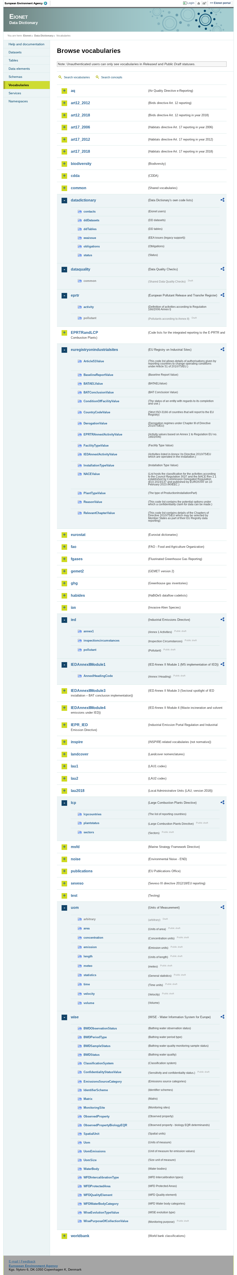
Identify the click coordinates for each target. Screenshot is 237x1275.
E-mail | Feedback (22, 1261)
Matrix (88, 1099)
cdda (75, 176)
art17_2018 (80, 151)
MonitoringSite (94, 1107)
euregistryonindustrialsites (94, 350)
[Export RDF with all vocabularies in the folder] (222, 200)
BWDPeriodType (95, 1037)
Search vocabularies (77, 77)
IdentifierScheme (96, 1090)
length (88, 956)
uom (75, 908)
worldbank (80, 1236)
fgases (77, 559)
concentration (93, 937)
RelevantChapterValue (99, 513)
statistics (90, 975)
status (88, 255)
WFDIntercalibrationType (101, 1177)
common (78, 188)
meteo (88, 966)
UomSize (90, 1160)
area (87, 928)
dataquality (80, 269)
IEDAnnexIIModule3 (88, 691)
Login (190, 3)
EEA (27, 3)
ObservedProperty (96, 1116)
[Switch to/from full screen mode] (205, 3)
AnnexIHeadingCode (98, 676)
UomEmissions (95, 1151)
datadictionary (83, 200)
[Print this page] (199, 3)
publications (82, 871)
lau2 (74, 778)
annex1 (89, 631)
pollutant (90, 649)
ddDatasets (91, 220)
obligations (92, 246)
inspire (77, 742)
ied (73, 620)
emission (90, 947)
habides (78, 595)
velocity (89, 993)
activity (89, 307)
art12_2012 (80, 103)
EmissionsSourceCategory (103, 1081)
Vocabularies (19, 85)
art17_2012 (80, 139)
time (87, 984)
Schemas (15, 77)
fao (73, 547)
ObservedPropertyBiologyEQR (105, 1125)
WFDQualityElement (98, 1195)
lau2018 (77, 791)
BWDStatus (92, 1054)
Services (15, 93)
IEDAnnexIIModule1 (88, 664)
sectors (89, 832)
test (74, 896)
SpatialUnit (91, 1133)
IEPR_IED (79, 725)
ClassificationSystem (99, 1063)
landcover (79, 754)
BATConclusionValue (99, 392)
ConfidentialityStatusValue (102, 1072)
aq (73, 91)
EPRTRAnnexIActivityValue (103, 434)
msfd (75, 847)
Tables (13, 60)
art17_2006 (80, 127)
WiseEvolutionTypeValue (101, 1212)
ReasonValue (93, 502)
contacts (90, 211)
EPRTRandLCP (84, 333)
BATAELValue (93, 383)
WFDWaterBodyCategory (101, 1203)
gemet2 (77, 571)
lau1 (74, 766)
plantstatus (91, 823)
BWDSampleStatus (97, 1046)
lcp (73, 803)
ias (73, 607)
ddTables (90, 229)
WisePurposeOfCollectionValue (106, 1221)
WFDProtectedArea (97, 1186)
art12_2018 (80, 115)
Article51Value (94, 361)
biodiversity (81, 164)
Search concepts (111, 77)
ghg (74, 583)
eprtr (75, 295)
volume (89, 1003)
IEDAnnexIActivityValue (100, 454)
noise (76, 859)
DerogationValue (95, 423)
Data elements (19, 68)
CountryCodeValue (97, 412)
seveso (77, 883)
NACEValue (92, 474)
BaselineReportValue (98, 375)
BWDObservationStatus (100, 1028)
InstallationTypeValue (99, 465)
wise (75, 1017)
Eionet (27, 35)
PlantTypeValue (95, 493)
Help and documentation (26, 44)
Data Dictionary (43, 35)
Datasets (15, 52)
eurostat (78, 535)
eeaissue (90, 238)
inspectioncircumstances (101, 640)
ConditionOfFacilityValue (101, 401)
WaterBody (91, 1169)
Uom (87, 1142)
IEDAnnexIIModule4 (88, 708)
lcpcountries (92, 814)
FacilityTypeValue (96, 445)
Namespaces (18, 101)
